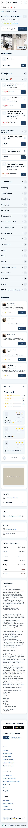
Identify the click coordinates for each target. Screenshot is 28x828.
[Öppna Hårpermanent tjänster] (25, 216)
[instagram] (4, 818)
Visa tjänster (22, 29)
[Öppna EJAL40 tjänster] (25, 250)
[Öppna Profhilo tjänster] (25, 284)
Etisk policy (6, 800)
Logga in (5, 750)
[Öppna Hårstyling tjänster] (25, 204)
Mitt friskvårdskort (8, 763)
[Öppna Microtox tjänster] (25, 278)
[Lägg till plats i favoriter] (25, 16)
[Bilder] (14, 476)
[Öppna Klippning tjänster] (25, 187)
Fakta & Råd (6, 784)
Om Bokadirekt (7, 775)
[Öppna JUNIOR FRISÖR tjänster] (25, 181)
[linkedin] (7, 818)
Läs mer (6, 737)
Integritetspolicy (8, 803)
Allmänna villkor (7, 809)
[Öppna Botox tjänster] (25, 238)
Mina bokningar (7, 753)
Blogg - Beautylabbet (9, 778)
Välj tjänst (22, 312)
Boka (23, 92)
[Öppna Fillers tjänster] (25, 255)
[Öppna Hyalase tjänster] (25, 261)
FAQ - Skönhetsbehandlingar (11, 781)
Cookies (5, 806)
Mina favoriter (7, 756)
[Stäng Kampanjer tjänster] (25, 79)
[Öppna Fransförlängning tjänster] (25, 227)
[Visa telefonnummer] (22, 502)
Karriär (5, 787)
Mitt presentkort (8, 759)
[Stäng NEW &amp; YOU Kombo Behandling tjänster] (25, 131)
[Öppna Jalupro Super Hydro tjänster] (25, 267)
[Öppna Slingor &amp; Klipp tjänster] (25, 193)
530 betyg (15, 23)
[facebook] (10, 818)
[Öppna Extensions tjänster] (25, 210)
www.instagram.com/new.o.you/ (15, 516)
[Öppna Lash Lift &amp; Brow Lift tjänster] (25, 221)
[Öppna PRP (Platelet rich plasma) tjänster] (25, 289)
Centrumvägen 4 (11, 529)
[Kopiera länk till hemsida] (22, 516)
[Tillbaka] (3, 2)
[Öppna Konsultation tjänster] (25, 272)
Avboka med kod (8, 766)
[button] (14, 62)
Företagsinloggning (16, 737)
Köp (23, 65)
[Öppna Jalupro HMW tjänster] (25, 244)
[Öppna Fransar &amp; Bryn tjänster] (25, 233)
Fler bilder (20, 47)
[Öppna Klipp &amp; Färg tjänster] (25, 199)
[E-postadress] (14, 497)
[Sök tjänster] (25, 73)
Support (5, 791)
